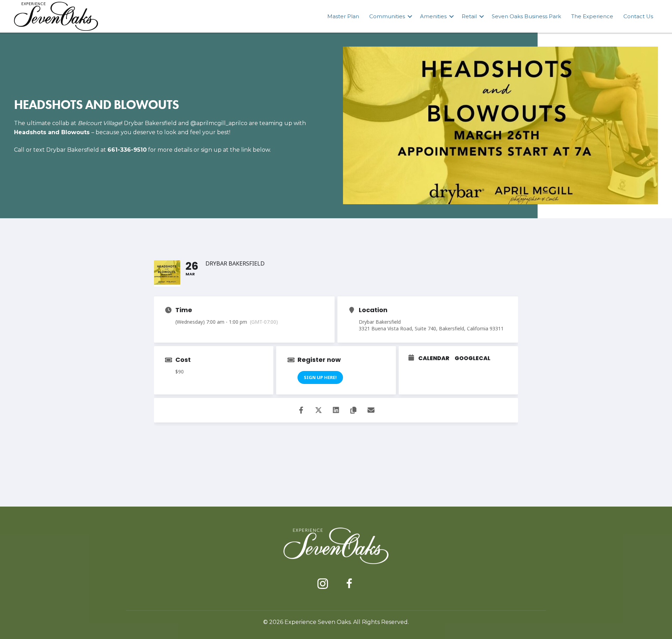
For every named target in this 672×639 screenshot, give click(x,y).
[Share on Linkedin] (336, 410)
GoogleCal (472, 358)
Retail (469, 16)
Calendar (433, 358)
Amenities (433, 16)
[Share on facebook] (301, 410)
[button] (410, 16)
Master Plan (343, 16)
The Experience (592, 16)
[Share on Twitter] (318, 410)
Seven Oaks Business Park (526, 16)
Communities (387, 16)
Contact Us (638, 16)
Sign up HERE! (320, 377)
